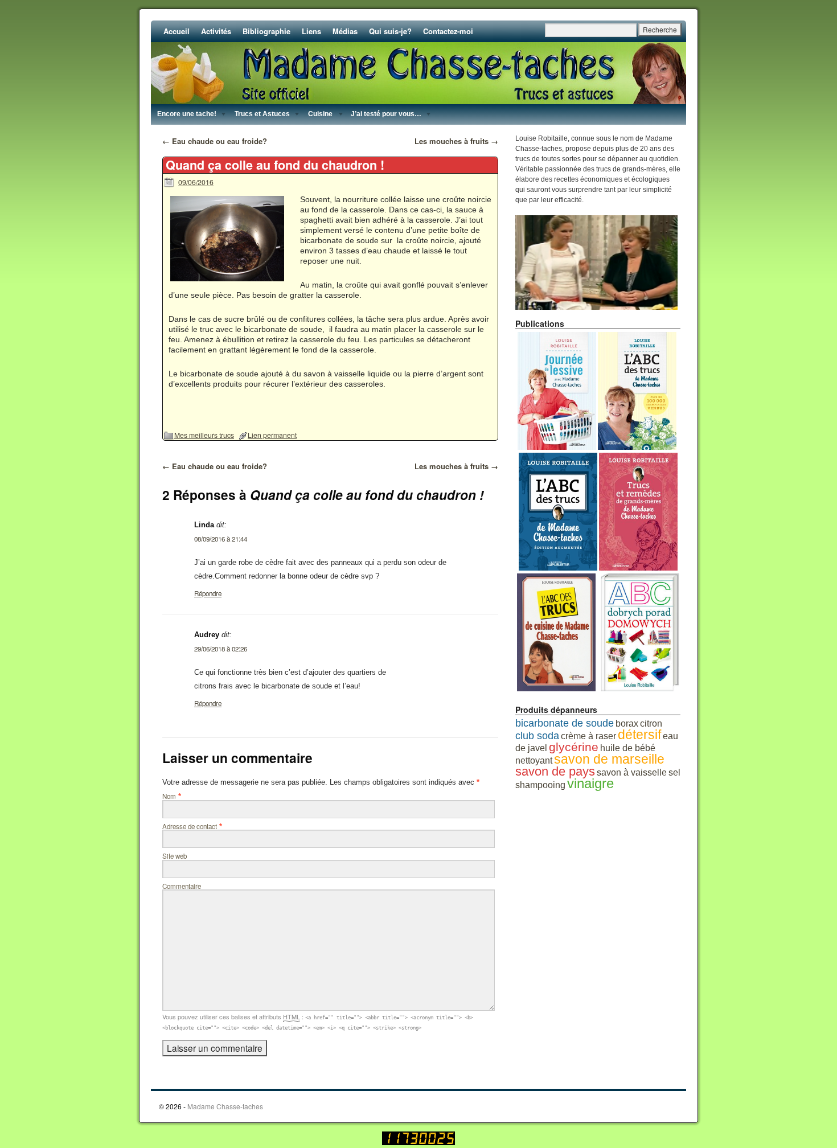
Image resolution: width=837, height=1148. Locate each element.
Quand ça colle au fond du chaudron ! (275, 165)
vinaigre (590, 783)
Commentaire (181, 886)
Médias (345, 31)
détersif (639, 734)
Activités (216, 31)
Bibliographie (266, 31)
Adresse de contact (189, 826)
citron (651, 723)
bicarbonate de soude (564, 723)
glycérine (573, 747)
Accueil (176, 31)
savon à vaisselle (632, 772)
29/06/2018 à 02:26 (220, 648)
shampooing (540, 785)
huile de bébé (627, 748)
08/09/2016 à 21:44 (220, 538)
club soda (537, 735)
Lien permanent (272, 435)
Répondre (207, 593)
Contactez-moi (448, 31)
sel (674, 772)
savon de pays (555, 771)
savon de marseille (609, 759)
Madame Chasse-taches (225, 1106)
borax (627, 723)
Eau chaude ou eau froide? (214, 141)
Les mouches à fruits (456, 141)
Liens (311, 31)
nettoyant (533, 760)
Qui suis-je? (390, 31)
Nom (169, 796)
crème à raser (588, 736)
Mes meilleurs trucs (204, 435)
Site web (174, 855)
